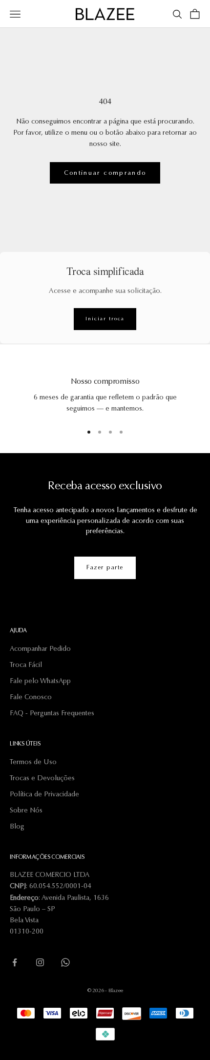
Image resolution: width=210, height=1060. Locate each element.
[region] (105, 390)
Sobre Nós (26, 811)
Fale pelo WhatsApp (40, 681)
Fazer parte (105, 568)
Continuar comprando (105, 173)
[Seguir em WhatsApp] (65, 962)
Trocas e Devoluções (42, 778)
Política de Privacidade (44, 794)
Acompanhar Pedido (40, 649)
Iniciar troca (104, 319)
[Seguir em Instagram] (40, 962)
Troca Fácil (26, 665)
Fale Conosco (31, 697)
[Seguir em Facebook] (15, 962)
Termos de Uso (33, 762)
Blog (17, 827)
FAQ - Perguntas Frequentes (52, 713)
